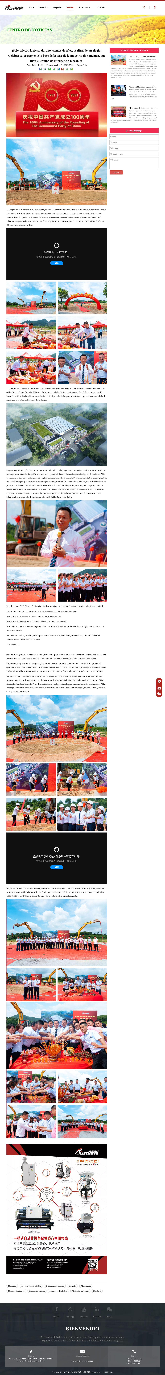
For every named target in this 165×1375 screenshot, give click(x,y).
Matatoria (97, 1291)
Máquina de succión (16, 1291)
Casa (31, 7)
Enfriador (72, 1286)
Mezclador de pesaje (80, 1291)
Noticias (70, 7)
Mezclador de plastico (58, 1291)
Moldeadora (86, 1286)
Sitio (85, 65)
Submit (116, 172)
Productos (43, 7)
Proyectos (57, 7)
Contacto (101, 7)
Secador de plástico (37, 1291)
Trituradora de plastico (55, 1286)
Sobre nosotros (85, 7)
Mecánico (12, 1286)
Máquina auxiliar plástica (31, 1286)
